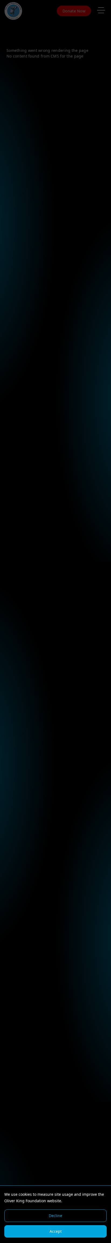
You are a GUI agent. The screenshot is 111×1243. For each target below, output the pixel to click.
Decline (55, 1215)
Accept (56, 1231)
